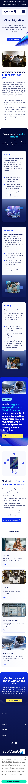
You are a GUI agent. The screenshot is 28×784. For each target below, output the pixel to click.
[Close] (25, 757)
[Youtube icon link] (16, 743)
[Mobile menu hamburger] (23, 11)
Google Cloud (12, 111)
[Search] (19, 11)
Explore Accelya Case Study (11, 436)
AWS (21, 109)
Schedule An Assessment (10, 520)
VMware (22, 111)
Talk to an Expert (13, 700)
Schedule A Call (13, 39)
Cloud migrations (7, 82)
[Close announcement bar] (27, 3)
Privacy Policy (5, 775)
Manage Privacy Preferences (14, 781)
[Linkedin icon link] (12, 743)
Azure (5, 111)
